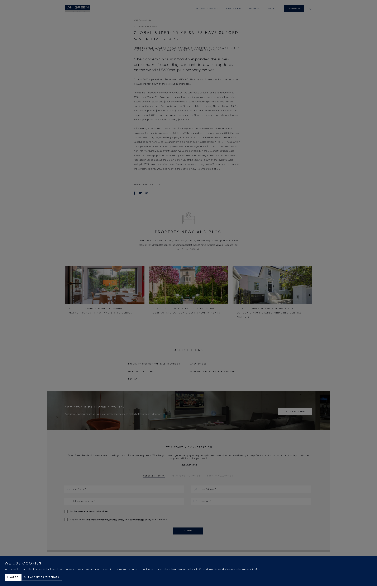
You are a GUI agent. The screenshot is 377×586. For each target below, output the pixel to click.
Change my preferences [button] (41, 577)
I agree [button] (12, 577)
